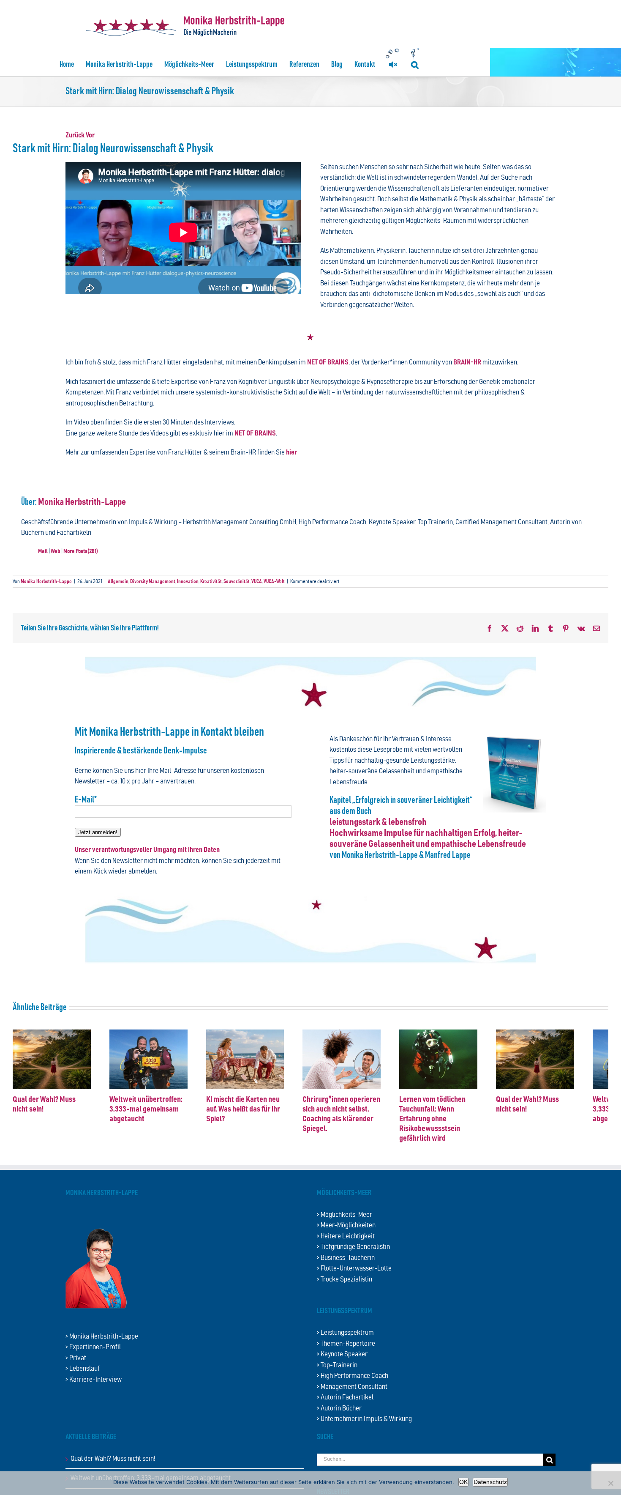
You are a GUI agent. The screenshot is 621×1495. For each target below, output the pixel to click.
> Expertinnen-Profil (93, 1357)
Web (55, 551)
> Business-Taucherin (346, 1268)
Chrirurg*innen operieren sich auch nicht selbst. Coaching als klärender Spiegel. (427, 1129)
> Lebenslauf (82, 1379)
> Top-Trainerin (337, 1376)
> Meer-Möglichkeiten (346, 1236)
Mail (43, 551)
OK (463, 1482)
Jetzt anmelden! (97, 832)
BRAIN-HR (467, 362)
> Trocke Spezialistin (344, 1290)
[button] (415, 64)
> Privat (75, 1368)
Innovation (188, 581)
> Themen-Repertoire (346, 1354)
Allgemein (118, 581)
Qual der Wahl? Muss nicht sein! (60, 1120)
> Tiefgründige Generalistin (353, 1257)
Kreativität (211, 581)
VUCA (256, 581)
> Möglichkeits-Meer (344, 1225)
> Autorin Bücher (339, 1419)
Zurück (74, 135)
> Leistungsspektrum (345, 1343)
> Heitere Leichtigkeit (346, 1247)
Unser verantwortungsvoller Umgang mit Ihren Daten (147, 850)
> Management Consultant (352, 1397)
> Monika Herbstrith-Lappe (101, 1347)
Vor (90, 135)
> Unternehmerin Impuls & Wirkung (364, 1429)
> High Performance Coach (352, 1386)
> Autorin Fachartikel (345, 1408)
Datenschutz (490, 1482)
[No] (610, 1483)
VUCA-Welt (274, 581)
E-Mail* (86, 800)
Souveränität (236, 581)
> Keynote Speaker (342, 1365)
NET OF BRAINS (328, 362)
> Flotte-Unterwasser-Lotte (354, 1279)
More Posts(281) (80, 551)
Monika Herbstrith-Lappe (82, 502)
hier (291, 452)
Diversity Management (152, 581)
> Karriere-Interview (93, 1390)
